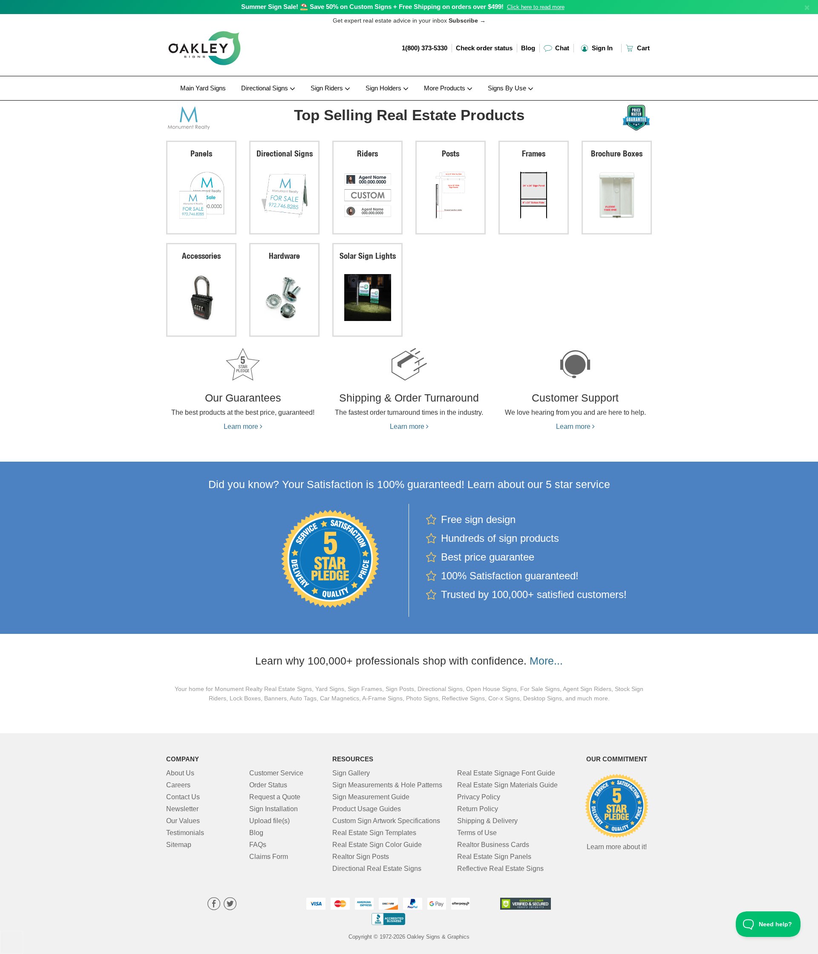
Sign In (601, 48)
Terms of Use (477, 832)
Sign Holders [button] (384, 88)
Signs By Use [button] (508, 88)
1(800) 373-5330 (424, 48)
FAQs (257, 844)
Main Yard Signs (203, 88)
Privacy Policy (478, 797)
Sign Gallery (351, 773)
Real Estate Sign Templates (374, 832)
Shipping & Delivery (487, 820)
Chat (561, 48)
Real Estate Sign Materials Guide (507, 785)
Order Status (268, 785)
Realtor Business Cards (493, 844)
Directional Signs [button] (265, 88)
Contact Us (183, 797)
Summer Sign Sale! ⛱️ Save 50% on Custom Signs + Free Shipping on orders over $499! (372, 6)
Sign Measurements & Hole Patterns (387, 785)
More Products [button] (445, 88)
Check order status (484, 48)
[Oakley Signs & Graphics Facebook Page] (214, 905)
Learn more (242, 426)
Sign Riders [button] (328, 88)
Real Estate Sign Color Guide (377, 844)
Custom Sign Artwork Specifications (386, 820)
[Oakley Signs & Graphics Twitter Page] (230, 905)
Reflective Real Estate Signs (500, 868)
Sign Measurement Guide (370, 797)
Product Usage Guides (366, 808)
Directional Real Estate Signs (376, 868)
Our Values (183, 820)
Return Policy (477, 808)
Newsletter (182, 808)
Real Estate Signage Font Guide (506, 773)
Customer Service (276, 773)
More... (546, 661)
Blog (528, 48)
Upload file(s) (269, 820)
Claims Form (268, 856)
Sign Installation (273, 808)
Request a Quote (274, 797)
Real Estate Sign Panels (494, 856)
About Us (180, 773)
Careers (178, 785)
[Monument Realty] (222, 116)
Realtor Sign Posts (360, 856)
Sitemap (178, 844)
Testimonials (185, 832)
